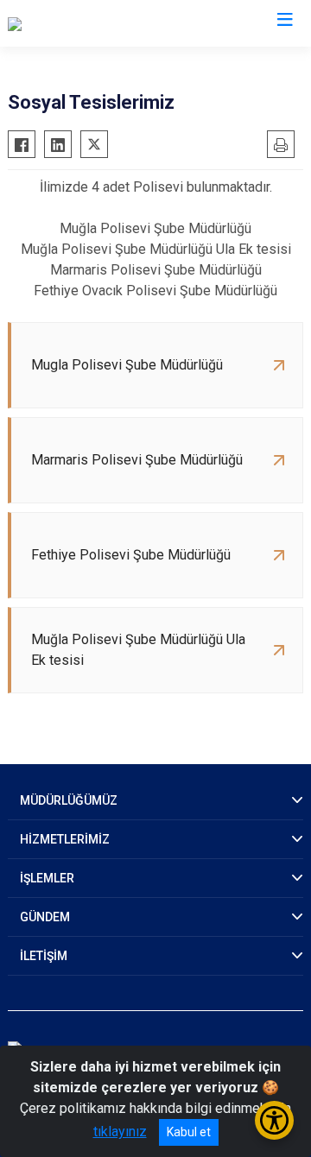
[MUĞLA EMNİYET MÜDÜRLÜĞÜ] (104, 23)
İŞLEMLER (47, 878)
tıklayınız (120, 1131)
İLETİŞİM (43, 956)
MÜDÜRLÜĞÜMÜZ (68, 800)
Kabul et (189, 1132)
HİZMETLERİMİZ (65, 839)
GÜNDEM (45, 917)
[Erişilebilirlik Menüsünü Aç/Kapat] (274, 1120)
